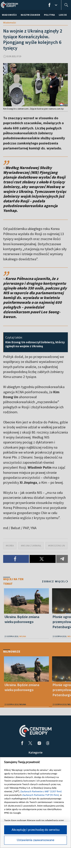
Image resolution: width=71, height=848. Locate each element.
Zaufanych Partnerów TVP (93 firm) (40, 795)
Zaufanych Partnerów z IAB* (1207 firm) (41, 791)
